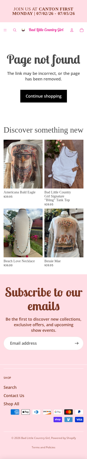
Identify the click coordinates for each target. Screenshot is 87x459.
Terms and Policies (43, 447)
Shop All (11, 403)
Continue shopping (44, 96)
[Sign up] (76, 343)
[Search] (15, 30)
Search (10, 387)
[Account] (72, 30)
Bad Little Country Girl (35, 438)
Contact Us (14, 395)
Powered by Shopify (63, 438)
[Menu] (5, 30)
